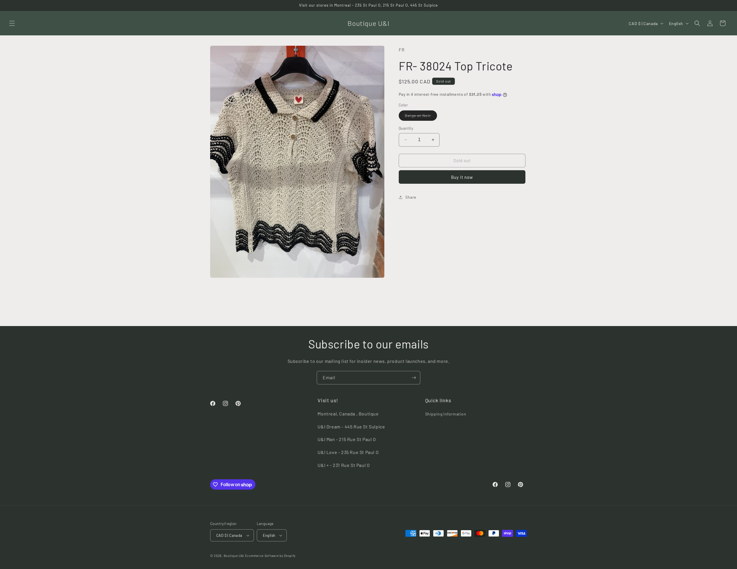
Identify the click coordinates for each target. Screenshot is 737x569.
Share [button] (410, 197)
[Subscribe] (413, 377)
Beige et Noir (421, 117)
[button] (12, 23)
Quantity (406, 128)
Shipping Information (445, 413)
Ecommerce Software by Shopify (270, 555)
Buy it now (462, 177)
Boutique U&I (234, 555)
